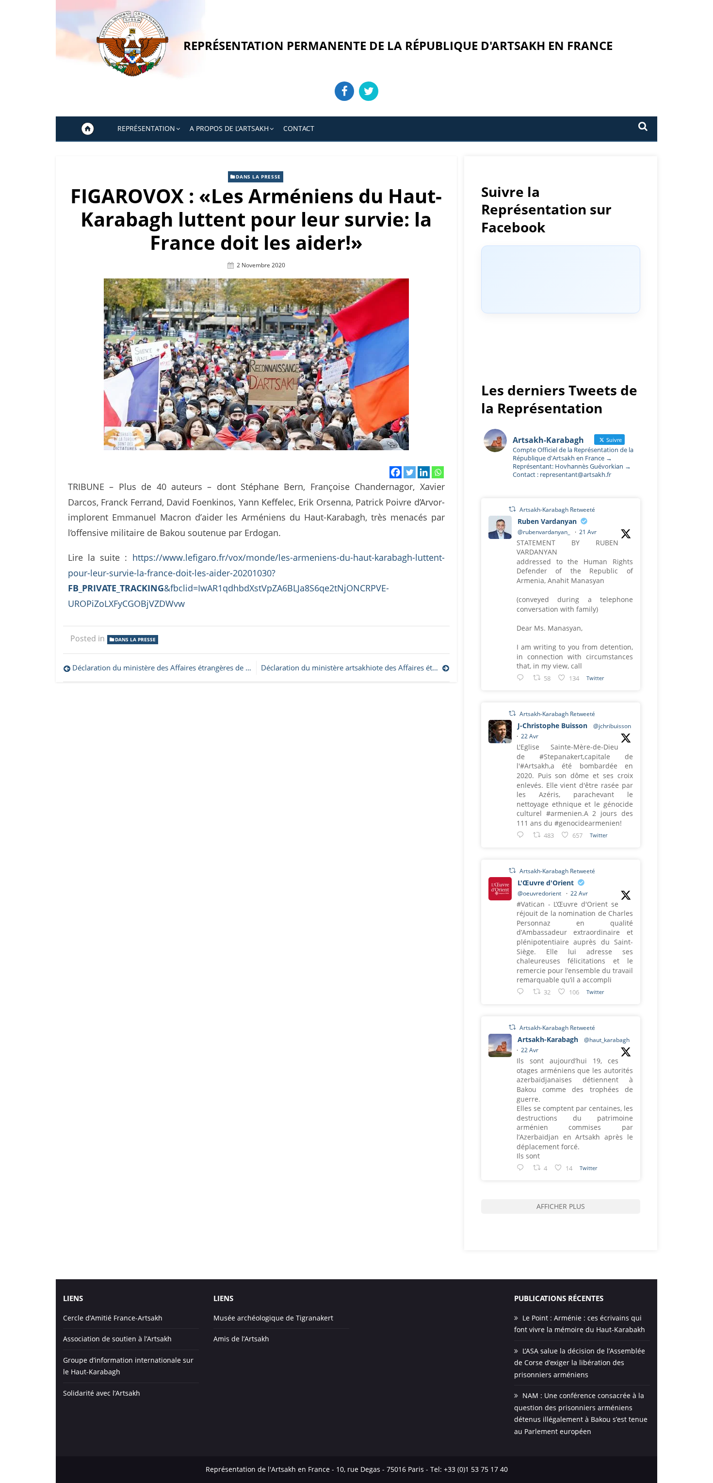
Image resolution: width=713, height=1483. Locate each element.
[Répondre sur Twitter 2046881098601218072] (522, 1167)
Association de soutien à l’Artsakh (117, 1338)
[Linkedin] (424, 472)
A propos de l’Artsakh (229, 128)
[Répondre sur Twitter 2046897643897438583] (522, 835)
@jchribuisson (612, 726)
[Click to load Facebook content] (560, 279)
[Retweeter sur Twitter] (512, 509)
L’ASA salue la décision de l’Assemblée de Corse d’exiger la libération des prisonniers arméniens (579, 1362)
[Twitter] (410, 472)
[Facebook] (395, 472)
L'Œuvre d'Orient (546, 882)
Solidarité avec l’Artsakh (101, 1393)
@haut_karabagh (607, 1040)
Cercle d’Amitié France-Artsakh (112, 1317)
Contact (298, 128)
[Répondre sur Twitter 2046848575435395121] (522, 991)
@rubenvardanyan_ (544, 532)
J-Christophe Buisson (552, 725)
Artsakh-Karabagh (548, 1039)
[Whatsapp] (438, 472)
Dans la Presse (258, 176)
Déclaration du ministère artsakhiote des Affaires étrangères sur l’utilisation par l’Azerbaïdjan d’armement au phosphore (355, 667)
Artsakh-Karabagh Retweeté (557, 509)
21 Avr (588, 532)
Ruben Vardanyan (547, 521)
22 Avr (529, 736)
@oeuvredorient (539, 893)
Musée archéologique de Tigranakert (273, 1317)
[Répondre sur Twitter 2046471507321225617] (522, 677)
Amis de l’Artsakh (241, 1338)
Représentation (146, 128)
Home (88, 128)
